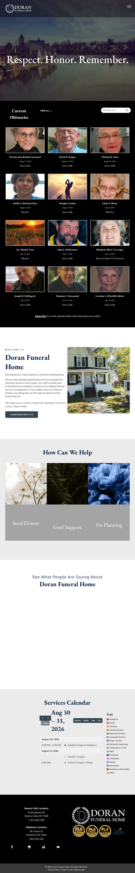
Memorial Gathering (118, 744)
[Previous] (42, 718)
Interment (113, 755)
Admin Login (79, 870)
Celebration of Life (117, 748)
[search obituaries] (127, 110)
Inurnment (114, 765)
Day (93, 720)
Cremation (114, 758)
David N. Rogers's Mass (80, 762)
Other (112, 772)
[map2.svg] (43, 848)
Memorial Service (117, 733)
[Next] (48, 718)
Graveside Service (117, 737)
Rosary (112, 762)
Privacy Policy (53, 870)
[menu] (129, 6)
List (99, 720)
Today (45, 723)
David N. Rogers (76, 756)
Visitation (113, 719)
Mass (111, 751)
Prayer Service (115, 740)
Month (78, 720)
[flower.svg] (29, 848)
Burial (112, 723)
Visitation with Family (119, 769)
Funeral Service (116, 730)
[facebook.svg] (12, 848)
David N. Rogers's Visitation (82, 745)
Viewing (113, 726)
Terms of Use (67, 870)
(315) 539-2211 (36, 838)
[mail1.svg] (58, 848)
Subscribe (40, 316)
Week (86, 720)
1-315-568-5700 (36, 820)
